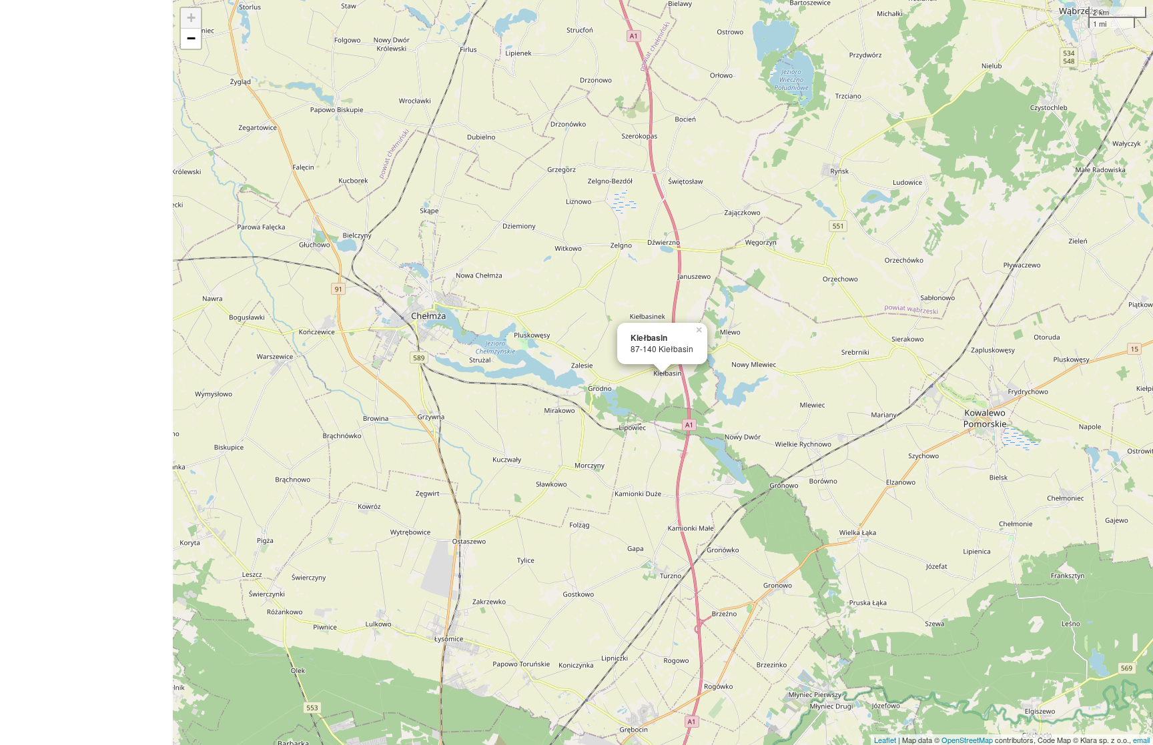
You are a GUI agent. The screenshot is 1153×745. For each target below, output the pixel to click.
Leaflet (885, 739)
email (1141, 739)
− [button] (191, 38)
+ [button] (191, 17)
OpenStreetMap (967, 739)
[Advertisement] (86, 372)
